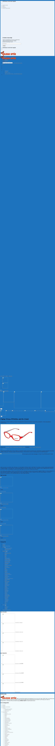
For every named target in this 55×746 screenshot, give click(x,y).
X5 (5, 602)
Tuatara (6, 600)
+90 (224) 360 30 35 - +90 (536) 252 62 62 (13, 73)
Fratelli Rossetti (8, 574)
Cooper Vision (8, 560)
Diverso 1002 (3, 507)
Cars (6, 557)
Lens (4, 547)
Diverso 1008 (3, 523)
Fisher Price (15, 447)
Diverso (6, 566)
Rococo (6, 591)
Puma (6, 589)
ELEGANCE (7, 567)
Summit (6, 597)
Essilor (6, 570)
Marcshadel (7, 579)
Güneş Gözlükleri (6, 545)
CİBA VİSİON (7, 559)
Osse (6, 586)
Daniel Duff (7, 561)
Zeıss (6, 603)
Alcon (6, 552)
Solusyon (7, 550)
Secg (6, 592)
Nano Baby (7, 581)
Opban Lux (7, 584)
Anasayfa (4, 56)
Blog (4, 6)
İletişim (4, 7)
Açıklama (5, 449)
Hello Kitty (7, 576)
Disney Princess (8, 565)
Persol (6, 587)
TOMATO (7, 599)
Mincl (6, 580)
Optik (24, 447)
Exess (6, 571)
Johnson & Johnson (9, 578)
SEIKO (6, 593)
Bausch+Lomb (8, 553)
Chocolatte (7, 558)
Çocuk (11, 447)
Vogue (6, 601)
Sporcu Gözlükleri (7, 609)
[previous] (0, 408)
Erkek (6, 607)
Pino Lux (7, 588)
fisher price (38, 447)
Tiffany (6, 598)
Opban (6, 583)
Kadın (6, 608)
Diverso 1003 (3, 539)
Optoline (7, 585)
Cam (6, 605)
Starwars (6, 596)
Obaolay (6, 582)
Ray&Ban (7, 590)
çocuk (31, 447)
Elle (5, 568)
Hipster (6, 577)
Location (6, 70)
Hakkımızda (5, 5)
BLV (5, 556)
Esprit (6, 569)
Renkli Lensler (8, 549)
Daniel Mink (7, 562)
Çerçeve (7, 447)
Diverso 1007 (3, 491)
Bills (6, 555)
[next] (1, 408)
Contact (6, 71)
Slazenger (7, 594)
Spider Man (7, 595)
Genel (4, 544)
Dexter (6, 564)
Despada (6, 563)
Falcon (6, 572)
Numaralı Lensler (8, 548)
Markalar (20, 447)
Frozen (6, 575)
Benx (6, 554)
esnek (34, 447)
